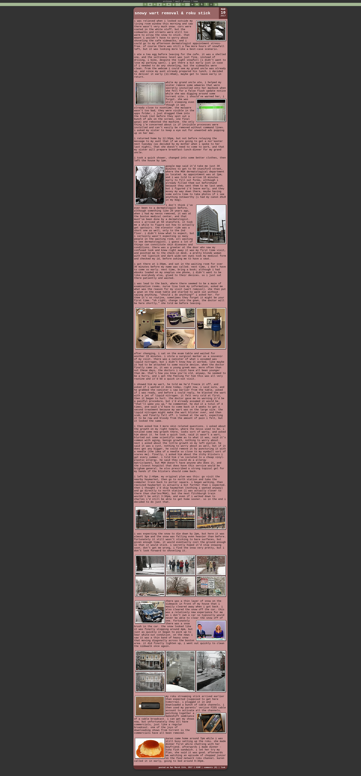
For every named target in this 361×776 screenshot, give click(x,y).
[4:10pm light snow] (150, 670)
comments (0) (210, 767)
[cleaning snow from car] (180, 691)
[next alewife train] (180, 528)
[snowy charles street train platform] (211, 528)
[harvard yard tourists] (211, 574)
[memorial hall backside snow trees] (180, 595)
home (195, 1)
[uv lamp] (180, 348)
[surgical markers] (180, 327)
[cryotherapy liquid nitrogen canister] (211, 348)
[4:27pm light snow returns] (211, 691)
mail (177, 1)
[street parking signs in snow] (211, 595)
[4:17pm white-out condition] (150, 691)
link (223, 767)
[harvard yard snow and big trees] (150, 574)
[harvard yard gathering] (180, 574)
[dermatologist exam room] (150, 348)
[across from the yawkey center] (150, 528)
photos (186, 1)
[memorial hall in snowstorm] (150, 595)
